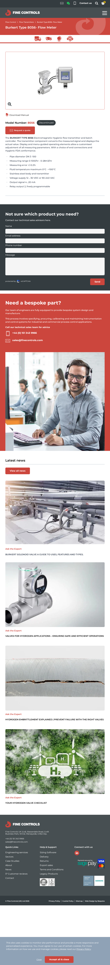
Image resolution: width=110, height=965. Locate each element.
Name (8, 226)
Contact (9, 878)
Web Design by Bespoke (95, 901)
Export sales (46, 865)
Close (39, 959)
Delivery (44, 856)
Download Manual (19, 115)
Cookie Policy (68, 901)
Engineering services (16, 852)
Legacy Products (49, 874)
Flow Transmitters (26, 22)
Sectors (9, 856)
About (8, 865)
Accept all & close (59, 959)
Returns (44, 861)
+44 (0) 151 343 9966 (24, 332)
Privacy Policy (54, 901)
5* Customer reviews (16, 874)
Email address (12, 235)
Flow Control (10, 22)
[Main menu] (104, 13)
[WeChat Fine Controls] (68, 4)
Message (10, 255)
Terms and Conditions (51, 869)
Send (97, 281)
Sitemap (79, 901)
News (8, 869)
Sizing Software (48, 852)
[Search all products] (96, 4)
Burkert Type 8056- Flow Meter (49, 22)
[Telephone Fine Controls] (74, 3)
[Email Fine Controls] (61, 3)
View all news (17, 471)
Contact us (86, 3)
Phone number (13, 245)
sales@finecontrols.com (27, 340)
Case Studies (12, 861)
